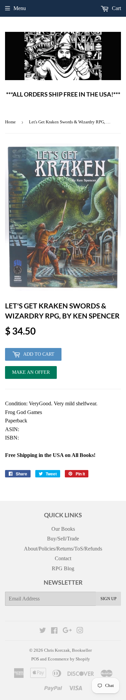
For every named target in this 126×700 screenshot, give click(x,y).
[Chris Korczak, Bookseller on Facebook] (54, 631)
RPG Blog (63, 568)
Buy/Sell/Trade (63, 538)
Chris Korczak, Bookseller (68, 650)
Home (10, 121)
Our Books (63, 529)
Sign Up (108, 598)
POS (35, 658)
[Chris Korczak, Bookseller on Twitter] (42, 631)
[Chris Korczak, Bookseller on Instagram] (80, 631)
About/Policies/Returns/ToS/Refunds (63, 548)
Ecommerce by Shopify (69, 658)
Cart (116, 8)
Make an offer (31, 374)
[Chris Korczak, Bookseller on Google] (67, 631)
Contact (63, 558)
